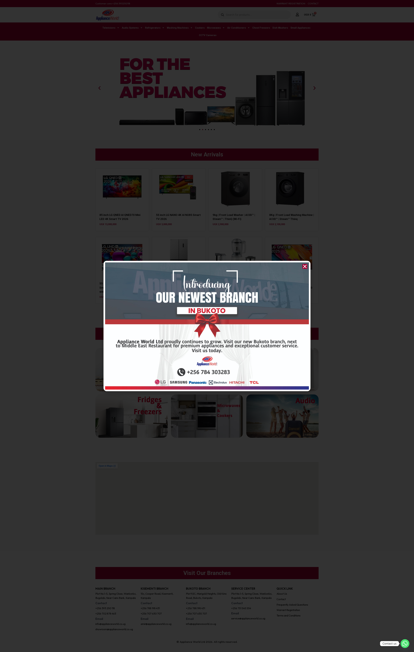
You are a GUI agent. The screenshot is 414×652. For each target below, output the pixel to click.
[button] (304, 266)
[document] (207, 326)
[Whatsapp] (405, 643)
